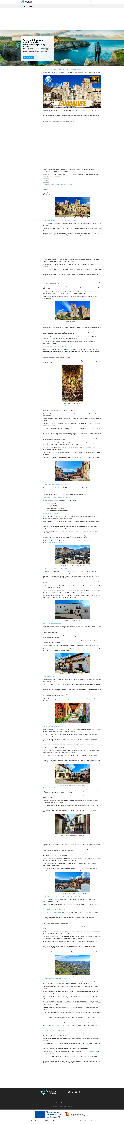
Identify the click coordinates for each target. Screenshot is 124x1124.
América (83, 2)
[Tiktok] (82, 1092)
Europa (67, 2)
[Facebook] (69, 1092)
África (92, 2)
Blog (99, 2)
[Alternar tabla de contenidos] (46, 180)
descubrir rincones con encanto (56, 542)
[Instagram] (79, 1092)
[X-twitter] (72, 1092)
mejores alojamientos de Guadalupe (70, 571)
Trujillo (96, 1051)
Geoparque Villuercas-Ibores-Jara (52, 912)
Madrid (68, 1056)
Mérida (92, 1051)
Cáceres (88, 1051)
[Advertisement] (62, 19)
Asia (75, 2)
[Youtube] (76, 1092)
